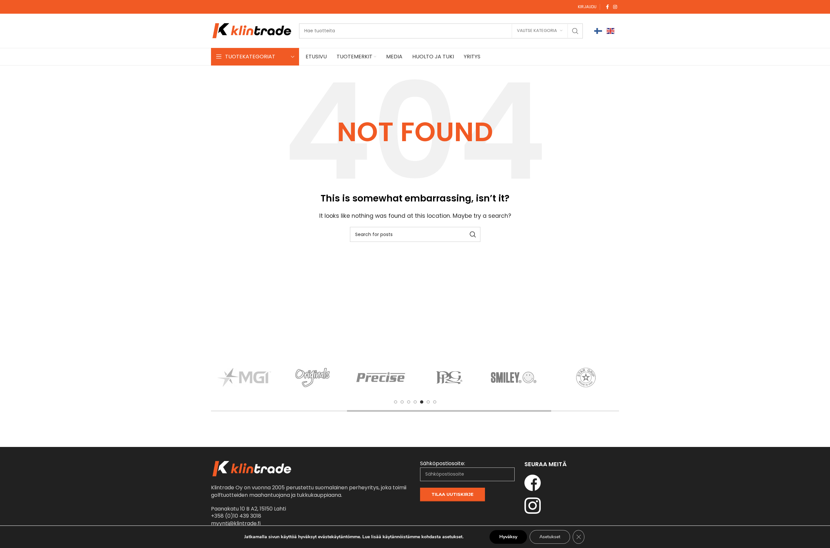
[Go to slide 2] (402, 402)
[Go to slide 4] (415, 402)
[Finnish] (598, 31)
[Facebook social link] (607, 7)
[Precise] (381, 377)
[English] (611, 31)
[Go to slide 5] (421, 402)
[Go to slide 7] (434, 402)
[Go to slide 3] (408, 402)
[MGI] (244, 377)
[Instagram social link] (615, 7)
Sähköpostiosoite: (442, 463)
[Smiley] (517, 377)
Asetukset (549, 537)
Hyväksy (508, 537)
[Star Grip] (586, 377)
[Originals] (312, 377)
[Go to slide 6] (428, 402)
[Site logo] (252, 30)
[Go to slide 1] (395, 402)
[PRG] (449, 377)
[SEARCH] (575, 30)
